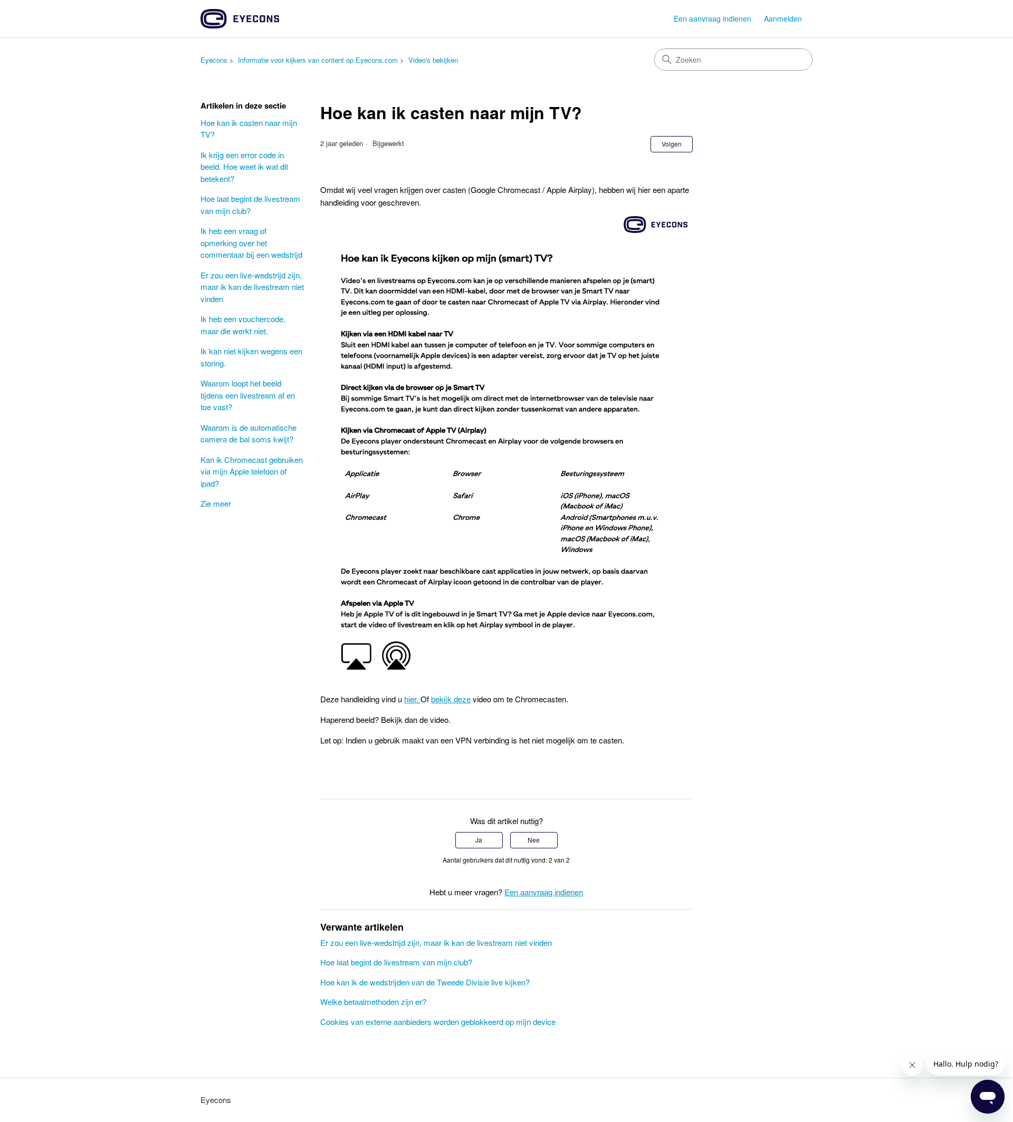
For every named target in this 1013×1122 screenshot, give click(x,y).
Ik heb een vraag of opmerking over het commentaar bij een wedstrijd (251, 242)
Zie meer (215, 503)
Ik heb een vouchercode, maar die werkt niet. (242, 324)
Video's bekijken (433, 60)
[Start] (239, 18)
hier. (412, 698)
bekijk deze (451, 698)
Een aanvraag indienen (712, 18)
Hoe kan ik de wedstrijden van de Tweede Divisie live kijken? (425, 982)
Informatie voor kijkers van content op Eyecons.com (318, 60)
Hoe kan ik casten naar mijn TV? (248, 128)
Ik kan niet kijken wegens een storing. (251, 357)
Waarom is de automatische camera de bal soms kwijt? (248, 433)
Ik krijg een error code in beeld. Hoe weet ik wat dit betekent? (244, 166)
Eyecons (213, 60)
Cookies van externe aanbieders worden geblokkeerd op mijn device (438, 1021)
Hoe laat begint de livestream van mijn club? (250, 204)
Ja (478, 839)
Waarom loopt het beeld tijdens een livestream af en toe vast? (247, 395)
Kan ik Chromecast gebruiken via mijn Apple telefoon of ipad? (251, 471)
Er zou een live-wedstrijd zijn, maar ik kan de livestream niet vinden (252, 286)
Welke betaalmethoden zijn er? (373, 1001)
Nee (534, 839)
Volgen (672, 143)
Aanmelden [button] (783, 18)
